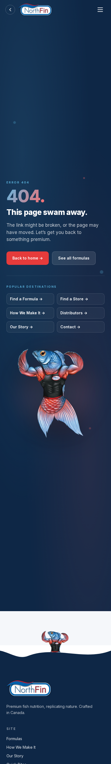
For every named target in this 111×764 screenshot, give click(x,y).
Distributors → (73, 313)
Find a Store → (74, 299)
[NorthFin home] (34, 9)
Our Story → (21, 327)
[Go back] (10, 10)
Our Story (14, 756)
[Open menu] (100, 9)
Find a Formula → (26, 299)
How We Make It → (27, 313)
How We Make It (21, 747)
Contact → (70, 327)
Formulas (14, 738)
